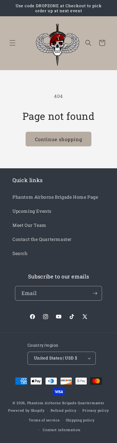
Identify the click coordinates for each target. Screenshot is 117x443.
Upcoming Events (31, 211)
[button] (12, 43)
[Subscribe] (95, 293)
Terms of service (44, 420)
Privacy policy (95, 410)
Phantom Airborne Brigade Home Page (55, 197)
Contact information (61, 429)
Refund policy (63, 410)
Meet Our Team (29, 225)
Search (20, 253)
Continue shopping (58, 139)
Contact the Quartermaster (42, 239)
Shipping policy (80, 420)
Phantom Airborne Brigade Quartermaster (66, 402)
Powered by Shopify (26, 410)
